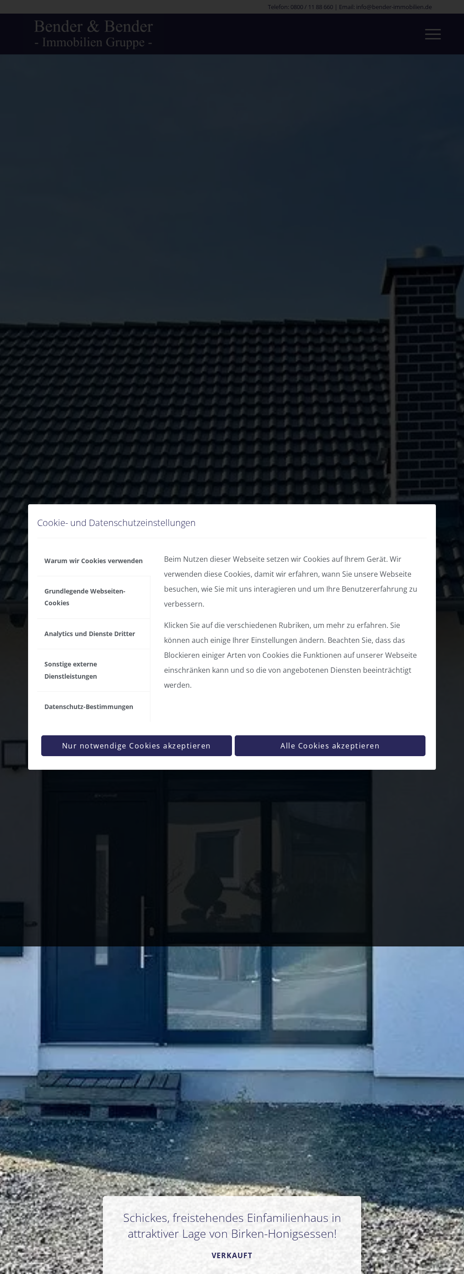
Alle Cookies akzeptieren (330, 746)
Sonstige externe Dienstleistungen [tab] (70, 670)
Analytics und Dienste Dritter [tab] (89, 633)
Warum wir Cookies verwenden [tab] (93, 560)
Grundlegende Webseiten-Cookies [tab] (85, 597)
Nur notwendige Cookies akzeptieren (136, 746)
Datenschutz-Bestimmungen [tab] (88, 706)
